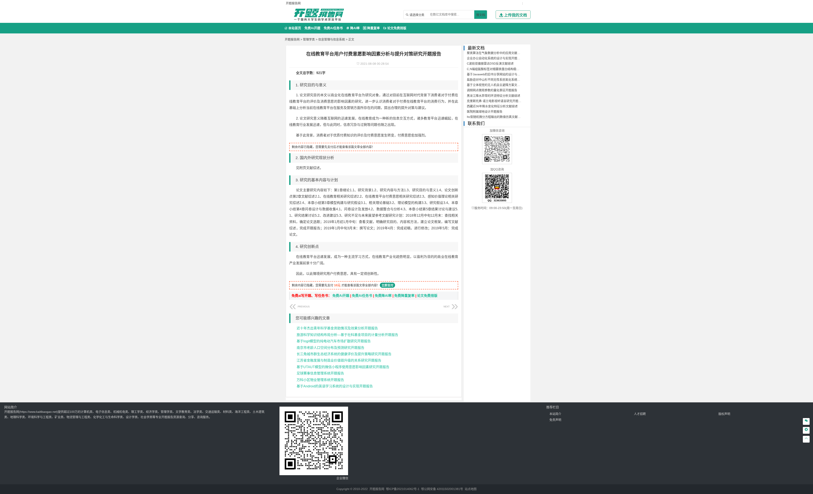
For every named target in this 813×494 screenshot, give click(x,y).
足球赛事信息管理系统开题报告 (320, 373)
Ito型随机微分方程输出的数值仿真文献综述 (495, 116)
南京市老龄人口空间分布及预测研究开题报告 (330, 348)
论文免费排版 (394, 28)
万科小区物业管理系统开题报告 (320, 380)
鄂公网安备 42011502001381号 (442, 489)
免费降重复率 (404, 295)
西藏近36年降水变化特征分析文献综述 (492, 106)
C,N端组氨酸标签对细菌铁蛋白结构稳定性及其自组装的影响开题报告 (512, 69)
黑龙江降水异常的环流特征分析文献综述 (493, 95)
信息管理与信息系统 (331, 39)
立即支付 (387, 285)
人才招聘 (640, 414)
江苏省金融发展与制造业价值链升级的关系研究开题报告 (339, 360)
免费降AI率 (383, 295)
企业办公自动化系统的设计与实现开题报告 (495, 58)
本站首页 (292, 28)
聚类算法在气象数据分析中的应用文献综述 (495, 53)
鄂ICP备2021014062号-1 (402, 489)
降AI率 (353, 28)
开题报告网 (292, 39)
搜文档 (480, 15)
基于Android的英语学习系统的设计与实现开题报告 (335, 386)
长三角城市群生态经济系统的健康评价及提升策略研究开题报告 (344, 354)
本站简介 (555, 414)
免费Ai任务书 (333, 28)
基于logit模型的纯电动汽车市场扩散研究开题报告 (334, 341)
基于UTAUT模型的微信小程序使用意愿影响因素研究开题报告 (343, 367)
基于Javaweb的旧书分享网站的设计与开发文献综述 (501, 74)
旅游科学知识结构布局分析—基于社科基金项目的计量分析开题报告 (347, 335)
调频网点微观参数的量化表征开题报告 (492, 90)
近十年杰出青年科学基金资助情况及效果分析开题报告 (337, 328)
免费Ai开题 (312, 28)
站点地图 (471, 489)
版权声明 (724, 414)
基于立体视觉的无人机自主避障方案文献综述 (496, 85)
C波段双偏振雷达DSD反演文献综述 (490, 63)
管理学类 (309, 39)
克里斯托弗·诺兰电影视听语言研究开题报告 (495, 101)
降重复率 (371, 28)
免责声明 (555, 419)
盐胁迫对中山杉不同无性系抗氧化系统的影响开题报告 (502, 79)
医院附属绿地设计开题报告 (484, 111)
